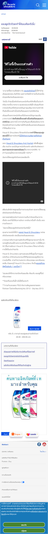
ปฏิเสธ (24, 530)
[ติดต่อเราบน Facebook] (39, 444)
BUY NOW (34, 328)
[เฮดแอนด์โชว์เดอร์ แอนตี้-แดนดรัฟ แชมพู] (8, 4)
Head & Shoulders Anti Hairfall (19, 142)
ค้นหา (6, 433)
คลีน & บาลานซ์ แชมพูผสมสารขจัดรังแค (23, 333)
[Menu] (44, 6)
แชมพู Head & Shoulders (29, 231)
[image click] (17, 318)
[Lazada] (31, 435)
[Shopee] (16, 435)
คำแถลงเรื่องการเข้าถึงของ (9, 489)
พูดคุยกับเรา (5, 467)
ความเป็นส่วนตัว (6, 474)
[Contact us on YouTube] (44, 444)
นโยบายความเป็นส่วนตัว (33, 508)
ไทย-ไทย (42, 451)
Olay (9, 461)
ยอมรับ (24, 524)
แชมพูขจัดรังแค (29, 90)
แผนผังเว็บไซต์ (6, 496)
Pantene (4, 461)
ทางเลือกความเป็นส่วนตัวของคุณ (11, 482)
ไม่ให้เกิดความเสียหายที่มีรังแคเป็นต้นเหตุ (22, 136)
